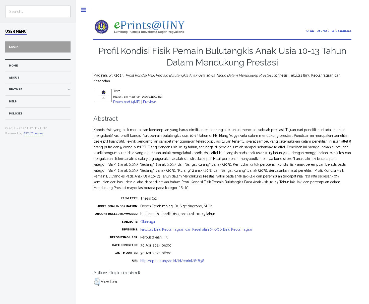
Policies (16, 113)
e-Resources (341, 31)
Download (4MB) (126, 102)
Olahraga (147, 222)
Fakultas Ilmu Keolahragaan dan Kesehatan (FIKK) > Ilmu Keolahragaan (196, 229)
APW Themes (33, 133)
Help (13, 101)
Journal (323, 31)
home (13, 65)
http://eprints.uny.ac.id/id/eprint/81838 (172, 261)
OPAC (310, 31)
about (14, 77)
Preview (149, 102)
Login (14, 46)
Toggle (84, 10)
